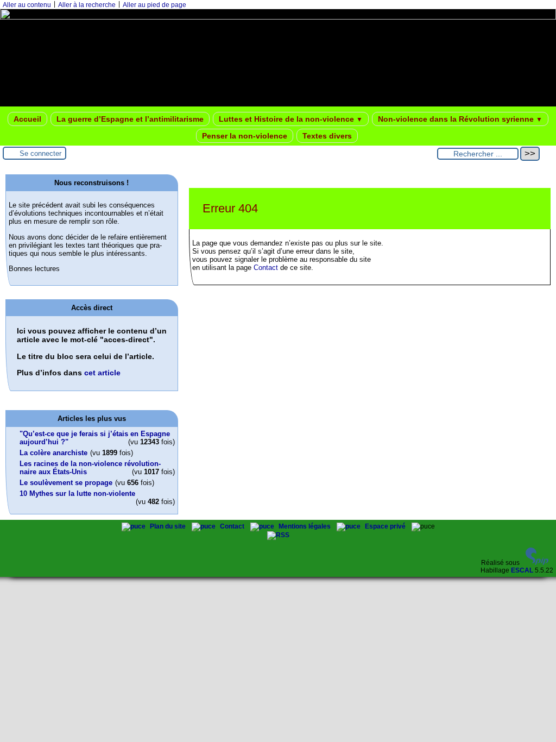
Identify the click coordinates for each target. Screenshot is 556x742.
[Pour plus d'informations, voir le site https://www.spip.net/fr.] (537, 563)
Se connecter (40, 153)
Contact (266, 267)
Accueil (27, 119)
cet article (102, 372)
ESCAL (522, 570)
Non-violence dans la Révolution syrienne (460, 119)
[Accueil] (278, 17)
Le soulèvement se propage (66, 483)
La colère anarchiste (53, 453)
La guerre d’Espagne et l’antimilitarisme (130, 119)
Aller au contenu (27, 5)
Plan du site (168, 526)
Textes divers (327, 135)
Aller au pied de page (154, 5)
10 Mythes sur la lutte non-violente (77, 493)
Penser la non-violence (244, 135)
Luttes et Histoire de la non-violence (291, 119)
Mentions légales (305, 526)
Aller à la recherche (87, 5)
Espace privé (386, 526)
